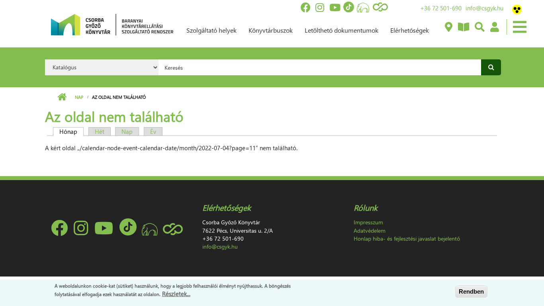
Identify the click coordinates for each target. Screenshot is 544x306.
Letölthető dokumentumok (341, 30)
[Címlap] (112, 24)
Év (153, 131)
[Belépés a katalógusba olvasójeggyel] (494, 27)
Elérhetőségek (409, 30)
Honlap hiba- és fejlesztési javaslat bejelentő (407, 238)
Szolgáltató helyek (211, 30)
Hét (99, 131)
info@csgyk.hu (484, 8)
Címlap (62, 97)
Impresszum (368, 222)
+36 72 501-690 (441, 8)
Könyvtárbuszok (271, 30)
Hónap (71, 131)
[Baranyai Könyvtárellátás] (448, 27)
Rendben (471, 291)
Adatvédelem (369, 230)
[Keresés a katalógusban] (479, 27)
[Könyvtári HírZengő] (463, 27)
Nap (79, 97)
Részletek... (176, 294)
